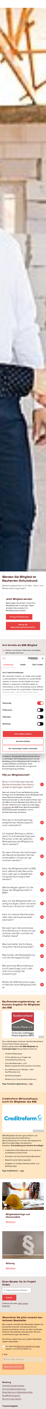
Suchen (9, 1297)
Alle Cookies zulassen (23, 734)
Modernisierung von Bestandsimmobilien (17, 1392)
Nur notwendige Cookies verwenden (23, 748)
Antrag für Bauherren (19, 617)
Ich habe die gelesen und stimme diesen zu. (23, 1347)
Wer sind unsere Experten (11, 1399)
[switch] (40, 710)
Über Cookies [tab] (37, 665)
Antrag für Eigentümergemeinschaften (23, 626)
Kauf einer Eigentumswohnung (14, 1389)
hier (31, 1084)
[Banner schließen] (42, 658)
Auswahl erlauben (23, 741)
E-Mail (4, 1354)
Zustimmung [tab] (8, 665)
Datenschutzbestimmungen (28, 1346)
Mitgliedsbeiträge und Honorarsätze (23, 1204)
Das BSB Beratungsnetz (11, 1396)
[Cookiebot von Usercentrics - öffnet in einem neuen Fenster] (28, 658)
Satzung (23, 1252)
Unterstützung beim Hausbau (13, 1386)
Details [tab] (23, 665)
